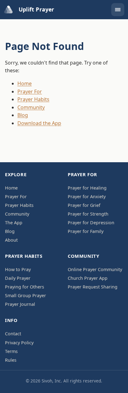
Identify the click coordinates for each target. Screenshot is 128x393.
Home (24, 83)
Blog (22, 115)
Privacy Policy (19, 343)
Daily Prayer (17, 278)
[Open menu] (117, 9)
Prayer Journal (20, 304)
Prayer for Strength (88, 214)
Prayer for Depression (91, 223)
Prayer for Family (85, 231)
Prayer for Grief (84, 205)
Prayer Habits (33, 99)
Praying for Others (24, 287)
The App (13, 223)
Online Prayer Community (95, 269)
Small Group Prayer (25, 295)
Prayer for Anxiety (87, 196)
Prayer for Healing (87, 188)
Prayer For (29, 91)
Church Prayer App (87, 278)
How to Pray (18, 269)
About (11, 240)
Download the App (39, 123)
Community (31, 107)
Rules (10, 360)
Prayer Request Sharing (92, 287)
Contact (13, 334)
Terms (11, 351)
